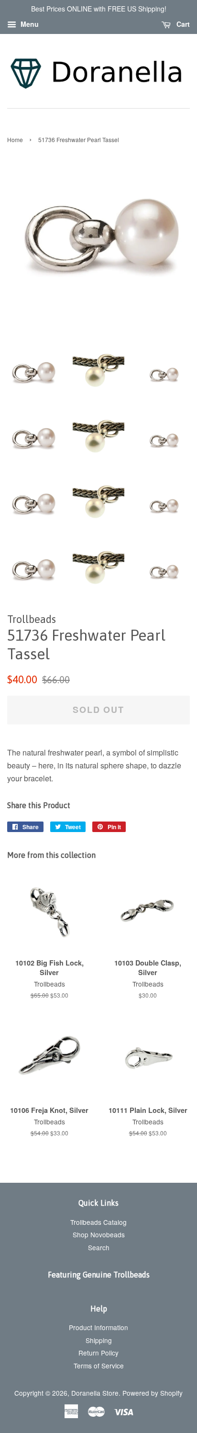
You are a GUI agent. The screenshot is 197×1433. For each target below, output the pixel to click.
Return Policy (98, 1352)
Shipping (99, 1340)
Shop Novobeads (99, 1234)
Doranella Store (95, 1393)
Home (15, 139)
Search (98, 1247)
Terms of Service (99, 1365)
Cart (182, 24)
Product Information (98, 1327)
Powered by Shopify (152, 1393)
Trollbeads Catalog (98, 1222)
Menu (29, 24)
